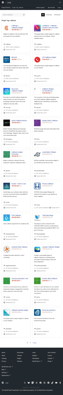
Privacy (4, 361)
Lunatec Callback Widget (51, 247)
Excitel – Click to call (19, 184)
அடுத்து (34, 342)
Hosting (4, 358)
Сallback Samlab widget (20, 310)
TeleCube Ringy (47, 215)
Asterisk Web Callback (19, 247)
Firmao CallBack (47, 184)
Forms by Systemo (48, 310)
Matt (4, 369)
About (3, 352)
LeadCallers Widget (49, 152)
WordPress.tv (37, 361)
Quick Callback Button (19, 120)
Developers (35, 358)
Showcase (20, 352)
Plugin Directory (6, 7)
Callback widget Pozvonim (17, 153)
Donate (51, 358)
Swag (50, 361)
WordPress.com (7, 366)
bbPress (5, 372)
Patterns (19, 361)
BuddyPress (6, 375)
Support (34, 355)
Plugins (19, 358)
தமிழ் (6, 383)
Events (50, 355)
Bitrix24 (14, 57)
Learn (34, 352)
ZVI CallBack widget (49, 57)
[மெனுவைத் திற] (60, 2)
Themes (19, 355)
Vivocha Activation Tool (20, 278)
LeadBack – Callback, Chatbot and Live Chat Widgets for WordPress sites (50, 27)
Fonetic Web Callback (49, 278)
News (3, 355)
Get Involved (52, 352)
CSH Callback (16, 215)
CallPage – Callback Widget (17, 26)
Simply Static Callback (50, 120)
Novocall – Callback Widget (17, 90)
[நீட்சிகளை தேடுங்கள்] (24, 14)
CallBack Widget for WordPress (48, 90)
